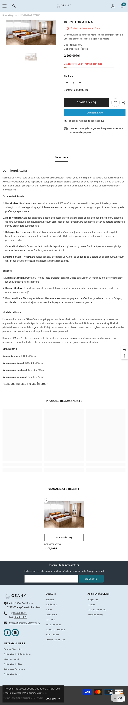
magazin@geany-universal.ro (24, 622)
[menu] (4, 6)
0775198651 (20, 613)
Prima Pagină (9, 15)
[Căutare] (14, 6)
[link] (22, 464)
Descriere (61, 157)
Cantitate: (69, 76)
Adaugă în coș (87, 102)
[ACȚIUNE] (123, 103)
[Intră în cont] (113, 6)
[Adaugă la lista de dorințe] (115, 102)
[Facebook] (7, 632)
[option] (30, 32)
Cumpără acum (95, 112)
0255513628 (20, 617)
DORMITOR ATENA (52, 544)
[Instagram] (15, 632)
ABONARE (91, 578)
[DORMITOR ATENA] (64, 514)
